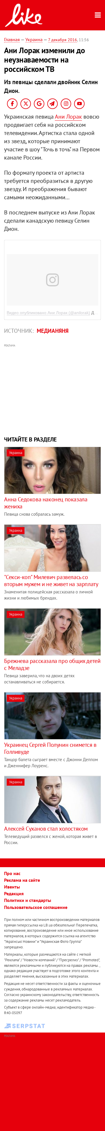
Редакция (14, 893)
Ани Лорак (68, 116)
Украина (34, 39)
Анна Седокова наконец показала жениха (45, 503)
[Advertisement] (52, 389)
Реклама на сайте (22, 880)
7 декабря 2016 (62, 39)
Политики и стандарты (27, 900)
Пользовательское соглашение (35, 907)
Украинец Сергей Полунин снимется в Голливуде (50, 748)
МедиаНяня (53, 330)
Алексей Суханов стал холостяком (46, 828)
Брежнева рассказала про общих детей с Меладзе (52, 664)
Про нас (12, 873)
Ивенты (12, 887)
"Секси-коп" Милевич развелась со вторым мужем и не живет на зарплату (51, 580)
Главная (12, 39)
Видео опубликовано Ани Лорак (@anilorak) (48, 312)
